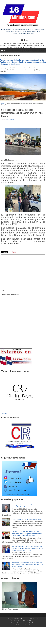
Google (26, 624)
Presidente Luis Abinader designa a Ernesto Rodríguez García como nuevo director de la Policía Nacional (27, 564)
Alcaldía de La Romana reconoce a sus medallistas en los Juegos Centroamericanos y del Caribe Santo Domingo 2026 (27, 534)
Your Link (19, 622)
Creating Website (22, 620)
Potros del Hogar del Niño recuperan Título (27, 519)
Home (2, 103)
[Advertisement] (18, 270)
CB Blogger (11, 119)
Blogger (20, 624)
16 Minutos (24, 618)
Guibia (4, 413)
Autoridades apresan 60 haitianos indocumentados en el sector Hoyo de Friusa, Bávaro (22, 113)
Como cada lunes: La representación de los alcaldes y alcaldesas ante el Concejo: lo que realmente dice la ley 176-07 (27, 548)
